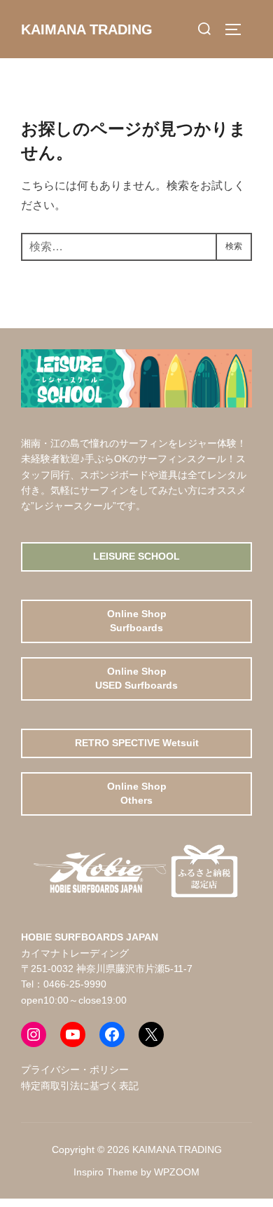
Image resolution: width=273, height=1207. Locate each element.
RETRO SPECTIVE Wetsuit (137, 742)
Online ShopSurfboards (137, 620)
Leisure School (136, 556)
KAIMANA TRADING (87, 29)
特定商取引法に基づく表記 (80, 1085)
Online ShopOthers (137, 793)
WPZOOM (177, 1172)
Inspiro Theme (106, 1172)
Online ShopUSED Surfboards (136, 678)
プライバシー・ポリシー (75, 1069)
